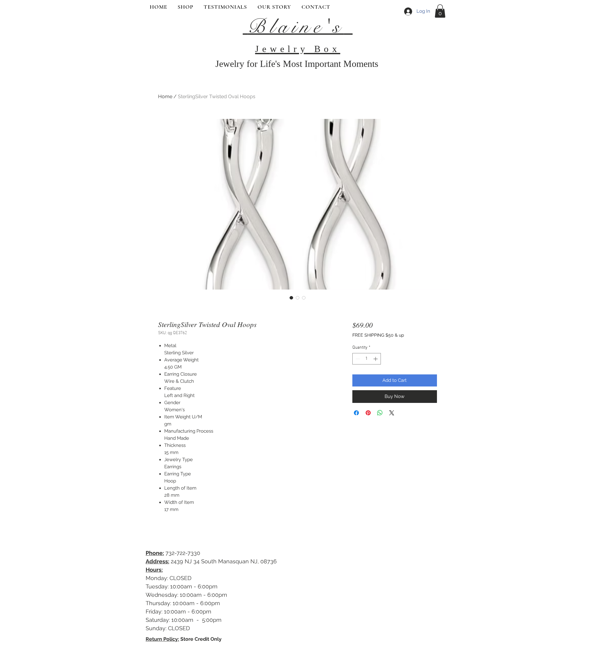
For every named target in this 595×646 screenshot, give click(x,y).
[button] (440, 11)
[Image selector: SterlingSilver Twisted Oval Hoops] (291, 298)
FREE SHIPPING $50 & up (378, 335)
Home (165, 96)
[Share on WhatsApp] (380, 413)
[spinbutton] (366, 358)
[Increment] (376, 358)
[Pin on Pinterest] (368, 413)
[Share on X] (391, 413)
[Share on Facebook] (356, 413)
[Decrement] (357, 358)
